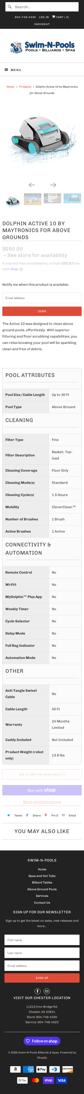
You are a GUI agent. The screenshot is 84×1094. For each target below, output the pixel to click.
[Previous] (31, 184)
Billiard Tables (42, 882)
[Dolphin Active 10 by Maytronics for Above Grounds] (42, 140)
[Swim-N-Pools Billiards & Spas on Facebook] (38, 991)
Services (42, 896)
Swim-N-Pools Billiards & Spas (38, 1052)
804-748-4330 (25, 17)
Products (25, 86)
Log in (44, 17)
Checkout (42, 24)
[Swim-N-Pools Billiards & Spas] (42, 47)
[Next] (53, 184)
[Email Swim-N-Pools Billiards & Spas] (47, 991)
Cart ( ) (62, 17)
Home (42, 869)
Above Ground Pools (42, 889)
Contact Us (42, 902)
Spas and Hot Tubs (42, 876)
